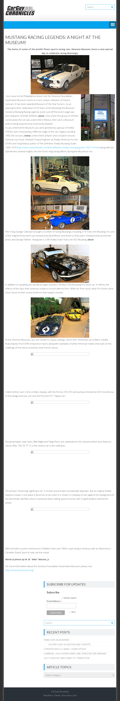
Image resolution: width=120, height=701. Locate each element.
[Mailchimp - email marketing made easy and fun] (72, 612)
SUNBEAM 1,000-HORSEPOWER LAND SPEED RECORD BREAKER (75, 653)
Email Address (54, 601)
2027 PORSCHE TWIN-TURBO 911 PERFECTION (66, 658)
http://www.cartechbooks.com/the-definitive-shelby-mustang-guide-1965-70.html (58, 147)
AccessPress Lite (69, 695)
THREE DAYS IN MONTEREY (56, 639)
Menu (112, 24)
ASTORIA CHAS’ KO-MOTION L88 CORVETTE (67, 644)
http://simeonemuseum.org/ (19, 570)
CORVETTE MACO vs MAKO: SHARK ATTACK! (65, 648)
